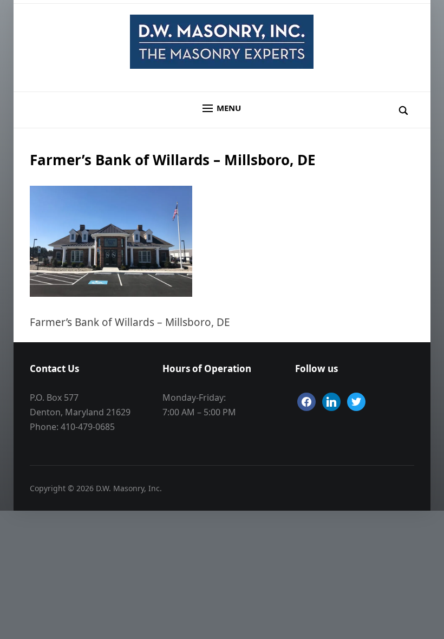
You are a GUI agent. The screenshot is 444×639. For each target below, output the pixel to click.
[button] (222, 108)
